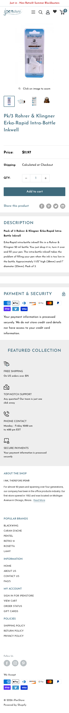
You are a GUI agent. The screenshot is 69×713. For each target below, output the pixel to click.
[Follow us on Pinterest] (23, 663)
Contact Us (11, 576)
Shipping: (10, 165)
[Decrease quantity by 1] (26, 178)
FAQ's (7, 581)
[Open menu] (33, 12)
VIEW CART (10, 601)
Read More (39, 500)
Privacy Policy (14, 636)
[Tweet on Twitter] (55, 206)
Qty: (7, 178)
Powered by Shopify (15, 705)
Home (7, 566)
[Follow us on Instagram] (15, 663)
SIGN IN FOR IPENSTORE (19, 596)
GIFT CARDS (11, 611)
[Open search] (41, 12)
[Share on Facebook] (41, 206)
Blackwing (11, 526)
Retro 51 (9, 541)
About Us (10, 571)
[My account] (48, 12)
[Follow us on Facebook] (7, 663)
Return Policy (14, 631)
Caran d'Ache (13, 531)
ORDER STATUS (13, 606)
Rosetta (9, 546)
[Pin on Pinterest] (48, 206)
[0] (62, 12)
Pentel (8, 536)
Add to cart (34, 191)
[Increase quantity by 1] (45, 178)
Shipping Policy (14, 626)
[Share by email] (62, 206)
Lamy (7, 551)
